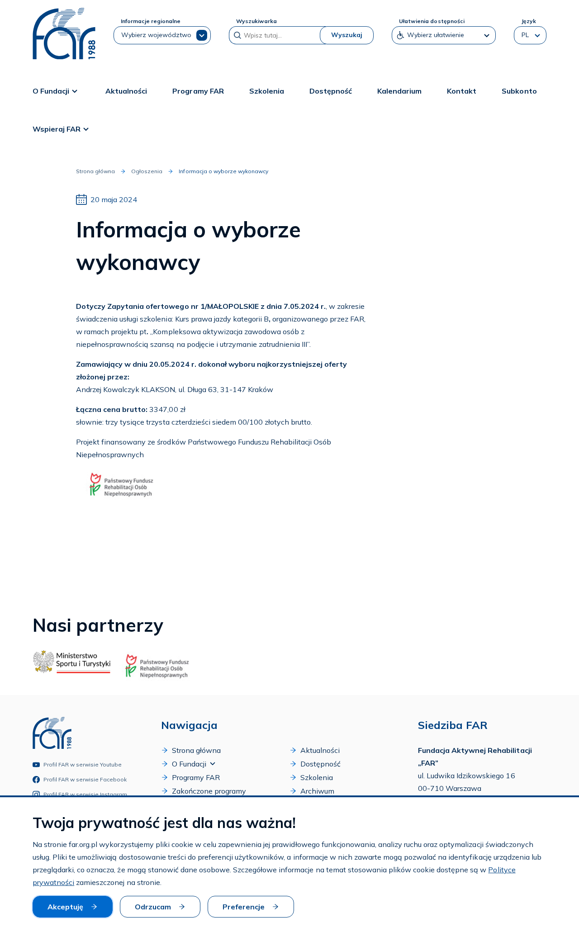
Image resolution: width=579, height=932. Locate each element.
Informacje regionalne (150, 21)
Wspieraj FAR (57, 128)
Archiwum (317, 790)
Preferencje (244, 906)
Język (528, 21)
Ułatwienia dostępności (431, 21)
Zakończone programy (209, 790)
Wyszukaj (346, 35)
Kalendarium (399, 90)
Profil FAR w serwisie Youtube (82, 764)
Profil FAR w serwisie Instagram (85, 794)
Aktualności (126, 90)
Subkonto (519, 90)
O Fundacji (51, 90)
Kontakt (461, 90)
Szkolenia (266, 90)
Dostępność (330, 90)
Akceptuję (65, 906)
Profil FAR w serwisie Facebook (85, 779)
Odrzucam (153, 906)
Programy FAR (197, 90)
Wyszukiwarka (256, 21)
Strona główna (95, 171)
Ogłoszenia (146, 171)
